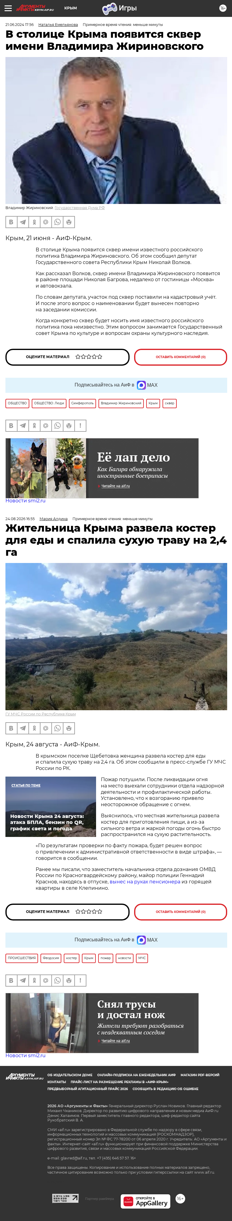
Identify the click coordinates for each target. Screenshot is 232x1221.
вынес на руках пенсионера (145, 882)
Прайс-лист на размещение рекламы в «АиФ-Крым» (120, 1082)
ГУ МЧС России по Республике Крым (40, 714)
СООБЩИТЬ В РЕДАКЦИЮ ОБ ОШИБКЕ (165, 1089)
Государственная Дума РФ (80, 207)
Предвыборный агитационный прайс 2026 (87, 1089)
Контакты (56, 1082)
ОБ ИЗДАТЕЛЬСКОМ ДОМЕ (69, 1075)
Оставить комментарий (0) (181, 357)
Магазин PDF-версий (200, 1075)
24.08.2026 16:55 (20, 519)
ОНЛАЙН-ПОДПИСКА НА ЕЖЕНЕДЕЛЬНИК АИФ (136, 1075)
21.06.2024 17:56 (19, 24)
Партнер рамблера (99, 1198)
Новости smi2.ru (25, 501)
